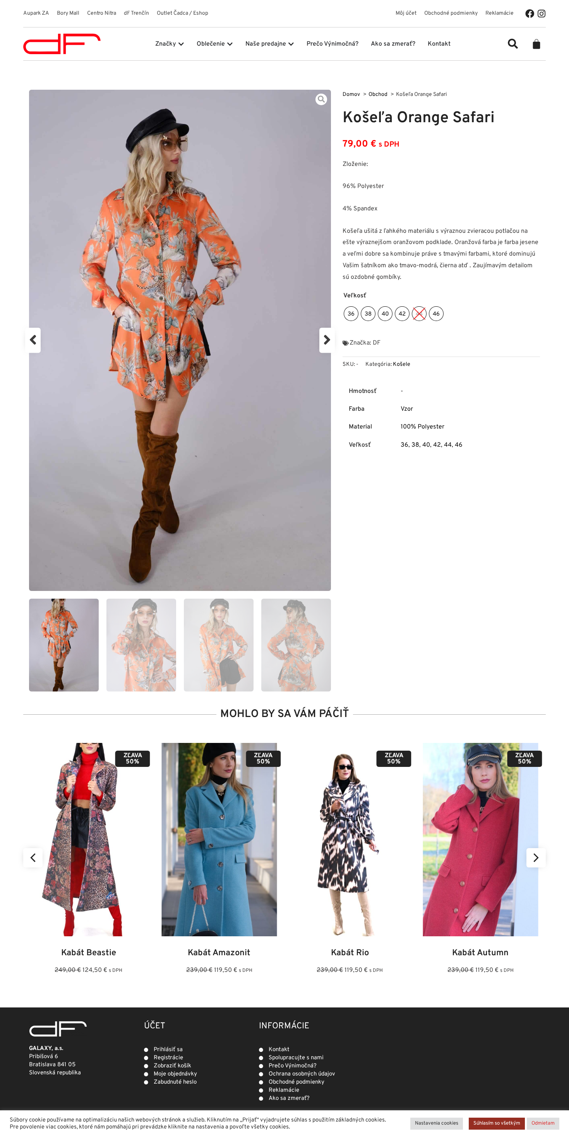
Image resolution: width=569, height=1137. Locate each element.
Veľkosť (354, 296)
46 (459, 445)
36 (404, 445)
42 (437, 445)
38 (415, 445)
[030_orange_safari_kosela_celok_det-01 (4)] (180, 340)
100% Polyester (422, 427)
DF (376, 343)
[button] (513, 44)
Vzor (407, 409)
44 (448, 445)
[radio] (351, 314)
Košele (401, 364)
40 (426, 445)
